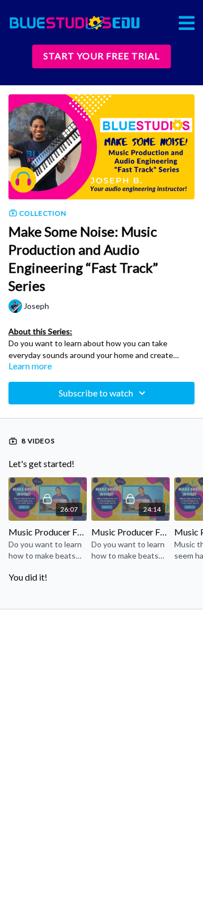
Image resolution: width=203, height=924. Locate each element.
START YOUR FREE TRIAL (101, 55)
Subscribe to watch (96, 392)
